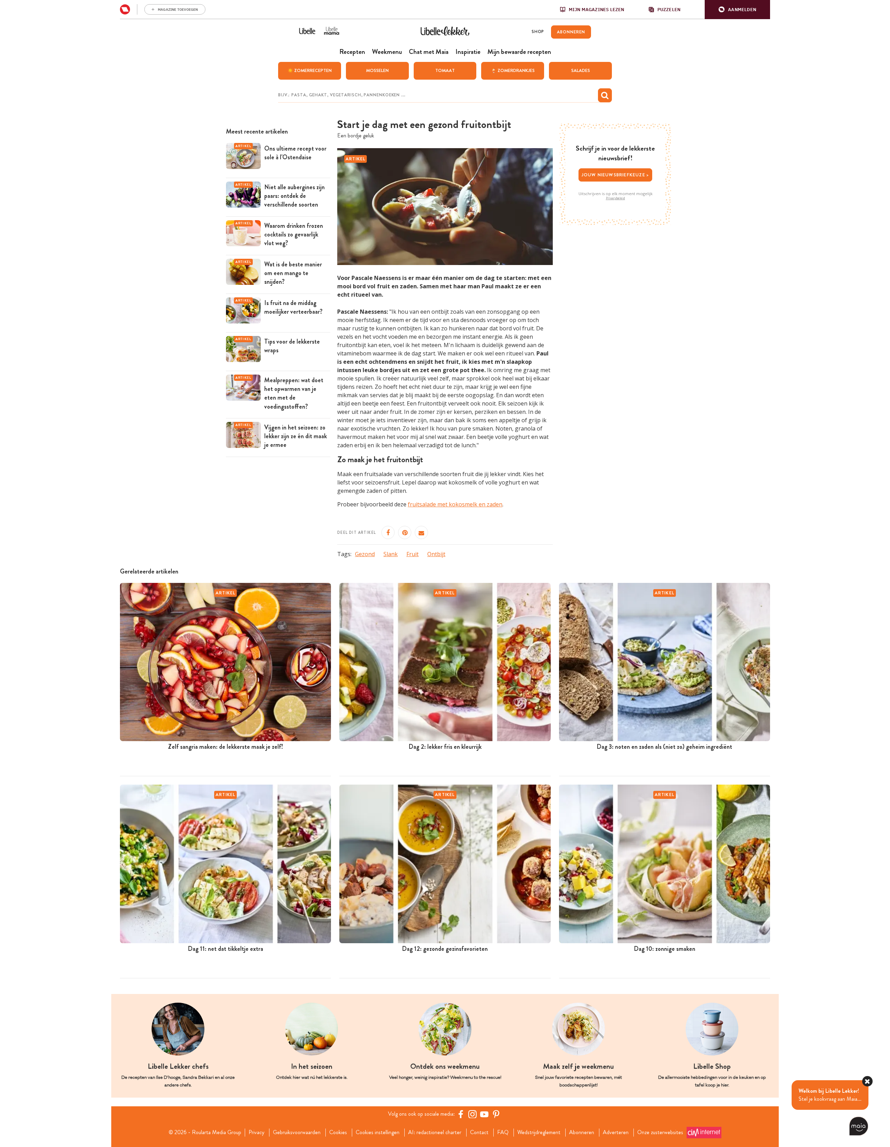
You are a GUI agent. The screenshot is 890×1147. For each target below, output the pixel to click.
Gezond (365, 554)
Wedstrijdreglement (538, 1132)
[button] (737, 9)
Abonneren (581, 1132)
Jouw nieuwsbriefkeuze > (615, 174)
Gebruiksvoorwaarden (297, 1132)
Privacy (256, 1132)
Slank (390, 554)
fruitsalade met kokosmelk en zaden (455, 504)
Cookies (338, 1132)
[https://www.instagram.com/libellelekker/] (472, 1114)
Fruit (412, 554)
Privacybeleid (615, 198)
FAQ (503, 1132)
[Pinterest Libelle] (496, 1114)
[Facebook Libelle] (460, 1114)
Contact (479, 1132)
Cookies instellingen (377, 1132)
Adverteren (616, 1132)
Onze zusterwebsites (660, 1132)
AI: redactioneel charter (434, 1132)
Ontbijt (436, 554)
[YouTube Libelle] (484, 1114)
